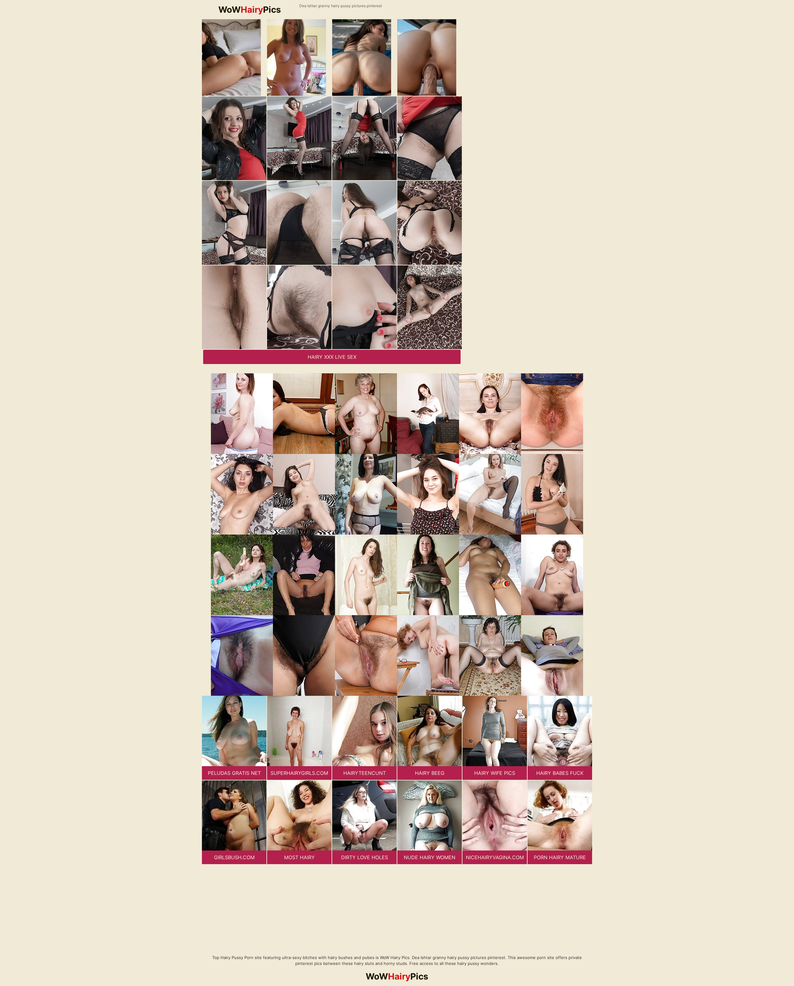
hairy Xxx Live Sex (332, 357)
